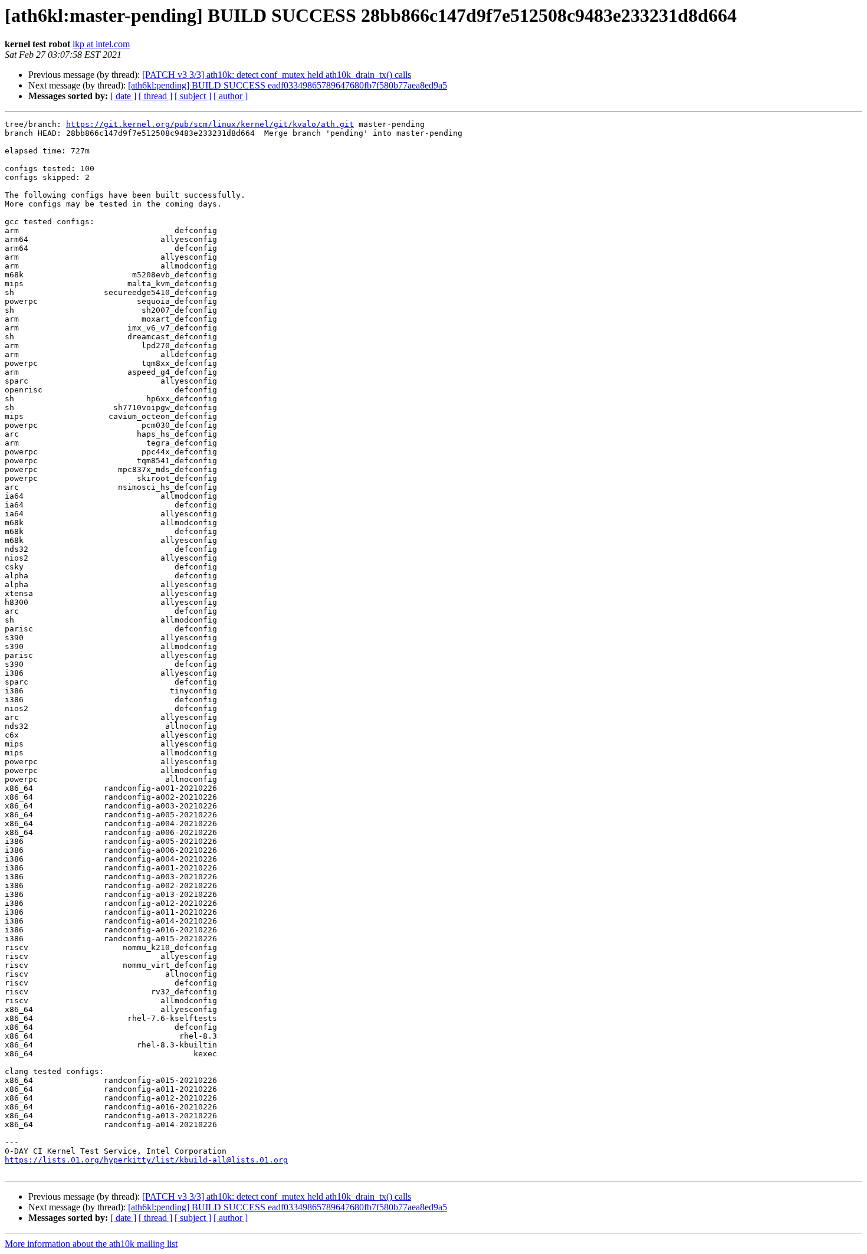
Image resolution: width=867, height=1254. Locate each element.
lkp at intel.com (101, 44)
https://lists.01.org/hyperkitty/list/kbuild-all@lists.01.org (146, 1159)
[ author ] (231, 96)
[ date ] (123, 96)
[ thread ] (155, 96)
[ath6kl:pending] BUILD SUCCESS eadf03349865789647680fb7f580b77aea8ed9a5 (287, 85)
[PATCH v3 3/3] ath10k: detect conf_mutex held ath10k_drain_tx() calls (276, 75)
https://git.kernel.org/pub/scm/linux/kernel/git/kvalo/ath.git (210, 124)
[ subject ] (193, 96)
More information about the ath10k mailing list (91, 1244)
